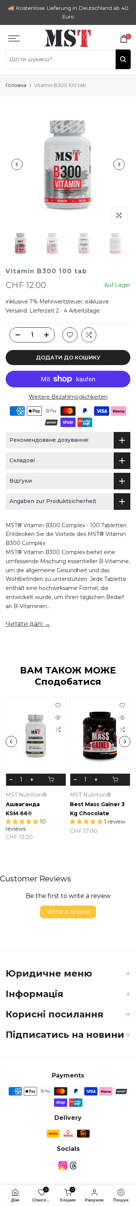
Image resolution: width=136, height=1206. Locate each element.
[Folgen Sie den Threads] (73, 1165)
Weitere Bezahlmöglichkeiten (68, 396)
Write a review (68, 911)
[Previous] (17, 164)
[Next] (119, 164)
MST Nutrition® (26, 794)
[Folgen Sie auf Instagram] (63, 1165)
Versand (16, 310)
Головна (16, 85)
